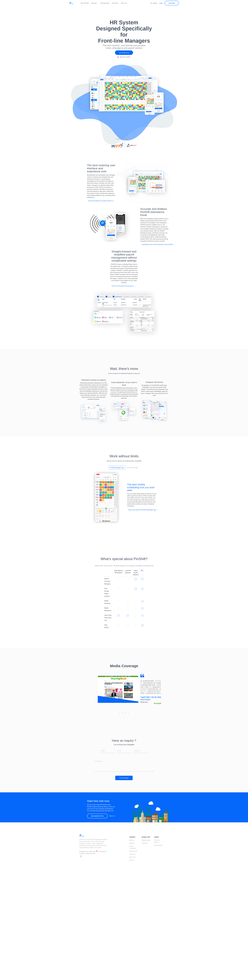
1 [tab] (120, 719)
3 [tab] (125, 719)
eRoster (131, 849)
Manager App (105, 3)
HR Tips (131, 866)
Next (162, 695)
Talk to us (124, 3)
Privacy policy (158, 851)
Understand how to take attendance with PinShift (157, 244)
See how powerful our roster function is (100, 201)
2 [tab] (123, 719)
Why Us (131, 846)
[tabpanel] (124, 688)
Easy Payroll (133, 857)
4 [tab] (128, 719)
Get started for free (97, 822)
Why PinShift (85, 3)
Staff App (115, 3)
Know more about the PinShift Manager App (142, 510)
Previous (86, 695)
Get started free (124, 53)
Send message (124, 784)
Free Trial (172, 3)
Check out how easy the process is (123, 286)
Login (161, 3)
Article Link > (134, 698)
